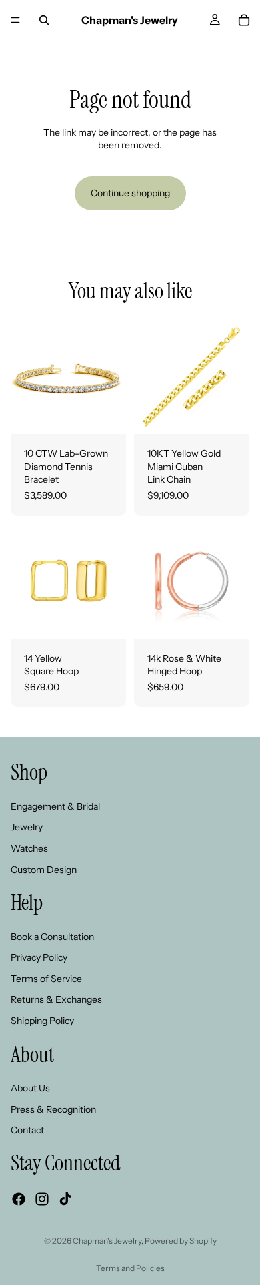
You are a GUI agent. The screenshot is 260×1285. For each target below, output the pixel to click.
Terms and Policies (130, 1268)
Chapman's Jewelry (107, 1241)
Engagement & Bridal (55, 806)
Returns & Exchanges (56, 1000)
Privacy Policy (39, 957)
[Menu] (15, 20)
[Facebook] (19, 1199)
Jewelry (27, 827)
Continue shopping (130, 193)
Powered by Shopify (181, 1241)
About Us (30, 1088)
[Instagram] (42, 1199)
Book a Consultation (52, 937)
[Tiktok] (65, 1199)
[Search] (44, 20)
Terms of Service (46, 979)
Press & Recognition (53, 1109)
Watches (29, 848)
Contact (27, 1131)
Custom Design (44, 870)
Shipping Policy (42, 1021)
